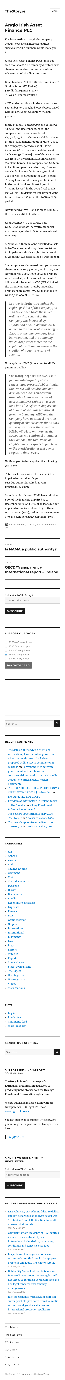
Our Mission (12, 1327)
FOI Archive (12, 1342)
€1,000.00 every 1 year (20, 642)
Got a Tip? (11, 1349)
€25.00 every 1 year (19, 658)
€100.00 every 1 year (19, 650)
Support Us (12, 1357)
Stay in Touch (13, 1364)
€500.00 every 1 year (19, 646)
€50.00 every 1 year (19, 654)
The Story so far (14, 1334)
